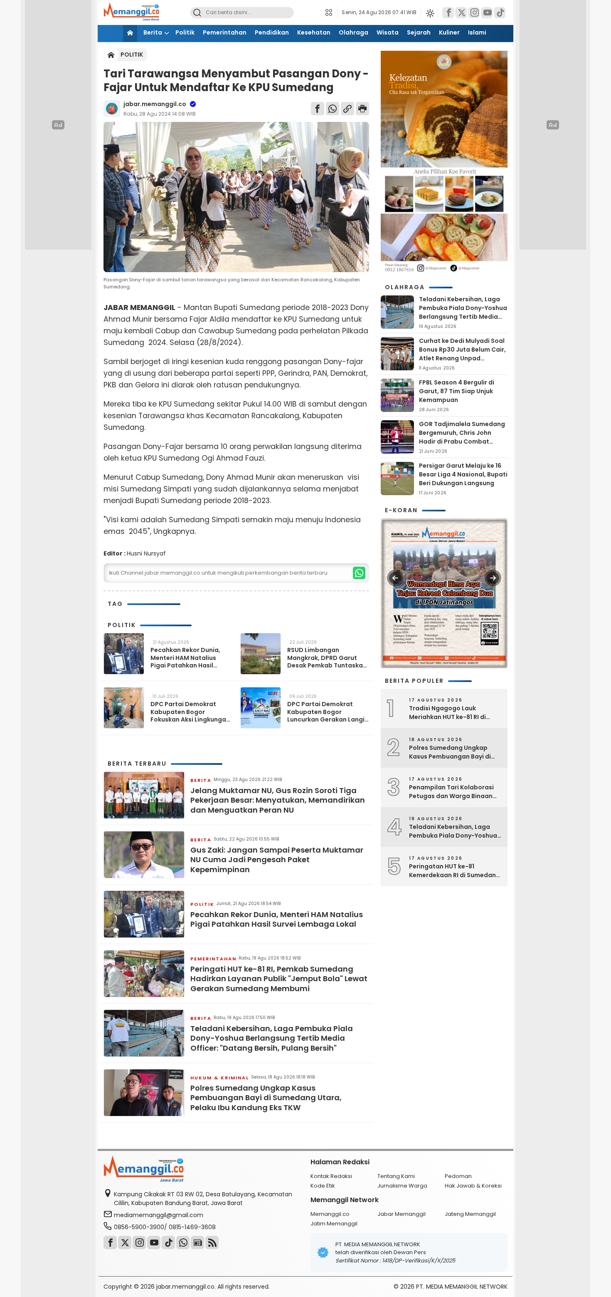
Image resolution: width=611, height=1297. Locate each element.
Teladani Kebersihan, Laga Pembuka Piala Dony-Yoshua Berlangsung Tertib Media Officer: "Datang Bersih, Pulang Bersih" (271, 1038)
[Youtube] (153, 1242)
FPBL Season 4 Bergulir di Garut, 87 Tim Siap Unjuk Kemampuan (456, 391)
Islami (477, 32)
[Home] (130, 33)
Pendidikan (272, 32)
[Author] (112, 109)
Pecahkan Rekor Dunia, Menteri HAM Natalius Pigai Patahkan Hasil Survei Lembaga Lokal (185, 657)
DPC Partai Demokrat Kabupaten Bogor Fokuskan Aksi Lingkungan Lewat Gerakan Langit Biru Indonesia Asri (190, 711)
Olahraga (353, 32)
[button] (331, 12)
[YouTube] (487, 12)
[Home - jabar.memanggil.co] (110, 54)
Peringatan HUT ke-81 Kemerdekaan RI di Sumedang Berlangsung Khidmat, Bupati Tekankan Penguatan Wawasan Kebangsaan (454, 871)
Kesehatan (313, 32)
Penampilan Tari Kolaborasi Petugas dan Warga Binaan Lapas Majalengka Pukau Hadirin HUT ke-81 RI (451, 792)
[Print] (362, 108)
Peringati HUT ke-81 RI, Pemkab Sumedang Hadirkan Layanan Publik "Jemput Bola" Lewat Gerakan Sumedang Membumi (278, 978)
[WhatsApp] (332, 108)
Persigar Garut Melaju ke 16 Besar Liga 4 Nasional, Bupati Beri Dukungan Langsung (463, 474)
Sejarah (419, 32)
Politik (185, 32)
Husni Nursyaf (146, 553)
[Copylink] (347, 108)
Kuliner (449, 32)
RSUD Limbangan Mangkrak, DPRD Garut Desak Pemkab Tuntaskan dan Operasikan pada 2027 (327, 657)
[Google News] (197, 1242)
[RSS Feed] (212, 1242)
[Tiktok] (499, 12)
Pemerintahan (224, 32)
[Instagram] (474, 12)
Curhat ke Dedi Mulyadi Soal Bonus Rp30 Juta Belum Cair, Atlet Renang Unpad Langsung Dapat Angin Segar (462, 358)
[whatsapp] (359, 573)
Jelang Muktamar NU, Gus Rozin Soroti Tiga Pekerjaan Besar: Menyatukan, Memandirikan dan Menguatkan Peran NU (277, 800)
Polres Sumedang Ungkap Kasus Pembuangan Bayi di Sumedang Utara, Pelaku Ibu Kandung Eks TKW (266, 1097)
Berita (152, 32)
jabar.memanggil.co (154, 104)
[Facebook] (448, 12)
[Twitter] (461, 12)
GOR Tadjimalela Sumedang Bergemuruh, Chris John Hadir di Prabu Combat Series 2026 (462, 437)
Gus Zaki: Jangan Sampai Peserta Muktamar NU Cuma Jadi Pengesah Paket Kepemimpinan (276, 859)
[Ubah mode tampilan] (429, 12)
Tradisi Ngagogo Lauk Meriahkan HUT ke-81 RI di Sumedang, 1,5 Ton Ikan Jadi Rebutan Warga (451, 713)
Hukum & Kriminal (219, 1077)
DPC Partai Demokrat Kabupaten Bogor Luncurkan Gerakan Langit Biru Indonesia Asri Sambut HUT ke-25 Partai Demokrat (327, 711)
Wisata (388, 32)
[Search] (197, 12)
